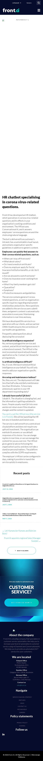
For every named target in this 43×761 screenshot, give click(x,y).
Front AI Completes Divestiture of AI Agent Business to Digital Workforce (20, 485)
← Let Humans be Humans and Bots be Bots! (19, 532)
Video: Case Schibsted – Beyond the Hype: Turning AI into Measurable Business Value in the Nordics (19, 514)
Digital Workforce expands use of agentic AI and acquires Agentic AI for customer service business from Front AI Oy (20, 499)
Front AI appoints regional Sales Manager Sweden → (22, 539)
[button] (17, 3)
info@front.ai (21, 685)
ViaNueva (21, 757)
